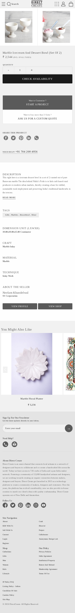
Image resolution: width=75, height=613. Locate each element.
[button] (72, 370)
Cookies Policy (8, 595)
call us (6, 444)
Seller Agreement (45, 556)
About (5, 521)
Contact (6, 535)
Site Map (6, 599)
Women (5, 565)
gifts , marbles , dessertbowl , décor (20, 215)
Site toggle (3, 4)
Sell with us (8, 530)
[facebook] (6, 138)
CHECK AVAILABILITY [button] (37, 78)
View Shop (55, 306)
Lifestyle (6, 574)
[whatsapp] (36, 138)
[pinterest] (21, 138)
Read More (9, 197)
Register (6, 543)
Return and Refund (47, 565)
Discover (42, 526)
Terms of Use (44, 574)
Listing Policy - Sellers (11, 586)
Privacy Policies (45, 552)
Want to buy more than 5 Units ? (37, 117)
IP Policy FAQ (8, 582)
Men (4, 560)
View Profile (20, 306)
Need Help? (20, 151)
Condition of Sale (10, 591)
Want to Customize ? (37, 103)
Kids (4, 569)
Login (5, 539)
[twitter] (13, 138)
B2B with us (8, 526)
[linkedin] (29, 138)
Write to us (15, 444)
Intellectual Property (47, 560)
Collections (7, 552)
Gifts (4, 556)
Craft (41, 521)
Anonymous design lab (48, 539)
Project (41, 530)
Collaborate (43, 535)
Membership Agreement (48, 569)
